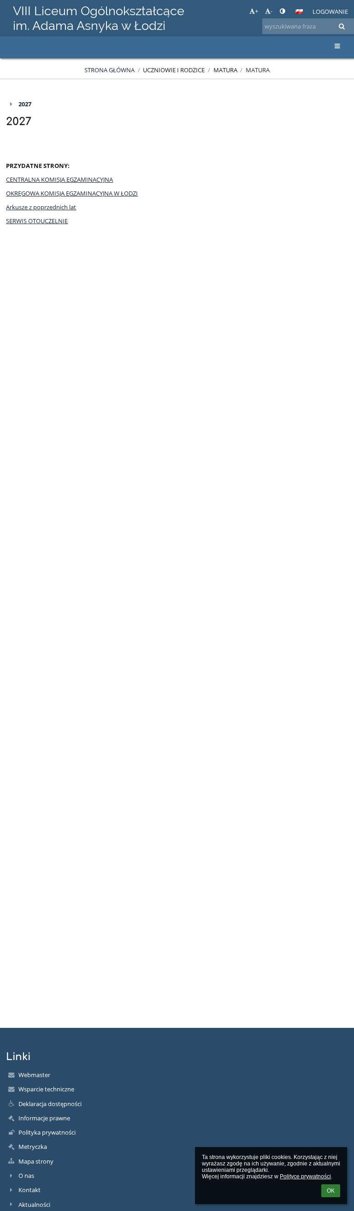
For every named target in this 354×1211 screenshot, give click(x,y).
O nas (26, 1175)
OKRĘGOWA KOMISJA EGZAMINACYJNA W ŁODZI (72, 193)
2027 (24, 104)
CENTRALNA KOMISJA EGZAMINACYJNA (59, 179)
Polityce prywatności (305, 1176)
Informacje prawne (44, 1118)
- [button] (271, 11)
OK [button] (331, 1191)
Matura (258, 70)
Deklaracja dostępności (50, 1104)
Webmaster (34, 1075)
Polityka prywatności (47, 1132)
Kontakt (29, 1190)
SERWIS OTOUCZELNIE (37, 221)
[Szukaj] (341, 26)
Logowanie (330, 11)
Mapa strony (35, 1161)
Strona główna (109, 70)
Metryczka (32, 1146)
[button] (282, 11)
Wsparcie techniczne (46, 1089)
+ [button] (256, 11)
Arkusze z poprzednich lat (41, 207)
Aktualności (34, 1204)
